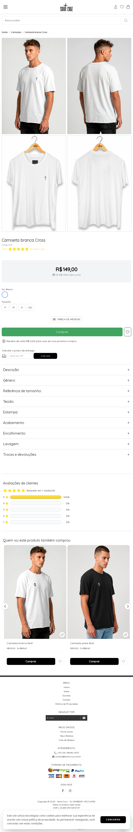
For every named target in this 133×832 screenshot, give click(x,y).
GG (30, 307)
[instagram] (70, 790)
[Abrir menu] (5, 7)
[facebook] (63, 790)
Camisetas (16, 32)
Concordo (113, 819)
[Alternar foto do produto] (62, 634)
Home (5, 32)
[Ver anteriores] (6, 606)
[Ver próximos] (127, 606)
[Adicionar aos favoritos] (60, 661)
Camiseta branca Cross (36, 32)
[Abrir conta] (116, 7)
